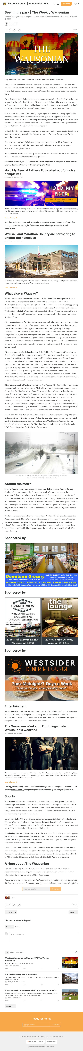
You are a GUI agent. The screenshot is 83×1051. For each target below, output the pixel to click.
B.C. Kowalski (14, 23)
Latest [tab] (12, 952)
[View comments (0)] (14, 30)
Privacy (42, 1036)
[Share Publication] (58, 4)
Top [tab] (7, 952)
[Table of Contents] (2, 526)
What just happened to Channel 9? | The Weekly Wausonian (27, 959)
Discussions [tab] (20, 952)
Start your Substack (36, 1042)
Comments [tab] (9, 927)
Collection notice (57, 1036)
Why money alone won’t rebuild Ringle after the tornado (30, 990)
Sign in (76, 4)
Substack (31, 1047)
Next (72, 912)
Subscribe (66, 4)
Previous (12, 912)
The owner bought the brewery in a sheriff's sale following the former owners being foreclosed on (32, 978)
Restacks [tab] (18, 927)
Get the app (51, 1042)
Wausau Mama (17, 789)
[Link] (1, 293)
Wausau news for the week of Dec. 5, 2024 (19, 963)
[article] (41, 963)
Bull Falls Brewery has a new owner (21, 974)
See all (8, 1006)
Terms (48, 1036)
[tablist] (13, 927)
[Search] (54, 4)
